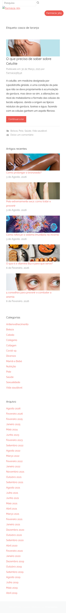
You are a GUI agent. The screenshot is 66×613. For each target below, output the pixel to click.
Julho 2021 (12, 492)
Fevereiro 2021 (14, 519)
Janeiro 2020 (13, 556)
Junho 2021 (12, 498)
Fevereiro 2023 (14, 440)
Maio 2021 (11, 503)
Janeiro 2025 (13, 424)
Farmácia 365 (54, 13)
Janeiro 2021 (13, 524)
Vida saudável (39, 130)
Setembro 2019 (14, 572)
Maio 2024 (12, 429)
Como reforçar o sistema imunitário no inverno (32, 234)
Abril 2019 (11, 593)
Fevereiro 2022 (14, 461)
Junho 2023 (12, 434)
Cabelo (10, 334)
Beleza (14, 130)
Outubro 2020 (14, 535)
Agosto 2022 (13, 450)
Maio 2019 (11, 587)
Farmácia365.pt (14, 73)
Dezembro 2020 (15, 529)
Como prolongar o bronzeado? (24, 172)
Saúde (28, 130)
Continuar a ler (16, 119)
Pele (21, 130)
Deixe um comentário (21, 134)
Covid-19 (11, 350)
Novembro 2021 (15, 471)
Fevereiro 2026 (14, 413)
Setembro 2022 (14, 445)
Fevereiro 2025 (14, 419)
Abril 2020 (11, 545)
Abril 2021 (11, 508)
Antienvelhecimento (17, 324)
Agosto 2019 (13, 577)
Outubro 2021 (13, 477)
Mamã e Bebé (14, 361)
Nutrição (11, 366)
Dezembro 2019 (15, 561)
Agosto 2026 (13, 408)
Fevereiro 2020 (14, 550)
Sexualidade (13, 382)
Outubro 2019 (14, 566)
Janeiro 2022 (13, 466)
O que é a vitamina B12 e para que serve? (29, 263)
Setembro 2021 (14, 482)
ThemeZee (51, 607)
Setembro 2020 (15, 540)
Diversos (11, 355)
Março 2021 (12, 513)
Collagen (11, 345)
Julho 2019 (12, 582)
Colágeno (11, 340)
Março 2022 (12, 455)
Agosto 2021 (13, 487)
